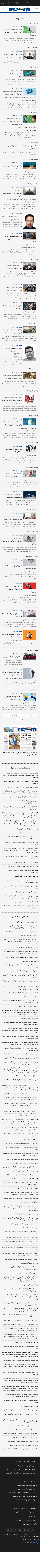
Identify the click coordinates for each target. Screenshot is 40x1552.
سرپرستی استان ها (30, 1512)
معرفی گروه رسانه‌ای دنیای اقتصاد (25, 1466)
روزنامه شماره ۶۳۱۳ (17, 535)
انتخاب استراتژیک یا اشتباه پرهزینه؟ (20, 33)
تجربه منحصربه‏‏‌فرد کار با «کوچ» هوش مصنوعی (12, 122)
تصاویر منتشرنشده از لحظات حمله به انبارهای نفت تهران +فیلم (21, 844)
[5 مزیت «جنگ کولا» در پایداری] (29, 398)
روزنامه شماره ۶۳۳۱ (17, 27)
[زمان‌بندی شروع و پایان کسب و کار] (29, 190)
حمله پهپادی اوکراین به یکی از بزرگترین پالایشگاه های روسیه (20, 1058)
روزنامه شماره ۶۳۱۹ (17, 419)
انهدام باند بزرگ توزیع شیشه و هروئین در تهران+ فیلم (22, 957)
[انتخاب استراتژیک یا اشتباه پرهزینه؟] (29, 29)
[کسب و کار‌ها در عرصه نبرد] (29, 375)
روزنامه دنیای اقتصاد (29, 1469)
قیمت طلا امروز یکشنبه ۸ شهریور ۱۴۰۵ (26, 829)
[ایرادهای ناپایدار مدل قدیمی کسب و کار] (29, 165)
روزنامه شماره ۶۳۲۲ (17, 394)
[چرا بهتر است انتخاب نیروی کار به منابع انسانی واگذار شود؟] (29, 673)
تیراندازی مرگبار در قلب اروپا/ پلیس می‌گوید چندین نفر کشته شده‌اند (20, 982)
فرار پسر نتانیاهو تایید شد (30, 961)
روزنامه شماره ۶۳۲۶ (17, 263)
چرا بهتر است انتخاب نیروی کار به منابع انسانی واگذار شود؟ (12, 673)
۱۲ (22, 719)
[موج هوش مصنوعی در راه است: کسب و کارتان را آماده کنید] (29, 236)
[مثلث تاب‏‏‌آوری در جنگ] (29, 288)
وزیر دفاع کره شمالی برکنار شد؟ (29, 1140)
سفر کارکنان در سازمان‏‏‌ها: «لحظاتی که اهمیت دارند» (13, 450)
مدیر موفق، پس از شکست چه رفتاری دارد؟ (12, 615)
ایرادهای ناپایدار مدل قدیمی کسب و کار (12, 167)
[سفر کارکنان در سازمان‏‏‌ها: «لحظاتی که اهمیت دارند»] (29, 448)
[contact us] (12, 1530)
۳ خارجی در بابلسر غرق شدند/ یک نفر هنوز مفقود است (21, 993)
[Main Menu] (36, 9)
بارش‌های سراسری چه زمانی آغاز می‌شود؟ (26, 833)
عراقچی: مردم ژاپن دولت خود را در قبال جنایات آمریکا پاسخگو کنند (22, 858)
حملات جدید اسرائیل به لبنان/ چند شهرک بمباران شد (22, 1159)
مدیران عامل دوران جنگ (14, 476)
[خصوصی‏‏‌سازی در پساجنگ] (29, 330)
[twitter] (28, 1530)
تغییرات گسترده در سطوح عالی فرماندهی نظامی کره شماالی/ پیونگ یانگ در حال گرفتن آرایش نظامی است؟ (20, 1043)
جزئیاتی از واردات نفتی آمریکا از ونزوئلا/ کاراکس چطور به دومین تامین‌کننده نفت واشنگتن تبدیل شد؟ (21, 927)
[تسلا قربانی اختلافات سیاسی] (29, 656)
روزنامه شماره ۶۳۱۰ (17, 611)
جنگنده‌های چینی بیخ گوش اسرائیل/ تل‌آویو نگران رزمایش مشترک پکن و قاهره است (20, 808)
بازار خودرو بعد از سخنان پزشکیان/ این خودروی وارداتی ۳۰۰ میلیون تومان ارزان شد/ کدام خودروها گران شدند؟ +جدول (20, 792)
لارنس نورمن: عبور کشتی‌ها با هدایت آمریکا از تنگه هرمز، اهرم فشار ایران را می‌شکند (21, 802)
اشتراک (15, 1508)
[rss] (20, 1530)
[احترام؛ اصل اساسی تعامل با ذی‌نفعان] (29, 306)
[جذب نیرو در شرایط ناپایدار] (29, 421)
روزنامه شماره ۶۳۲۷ (17, 187)
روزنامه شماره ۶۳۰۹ (17, 654)
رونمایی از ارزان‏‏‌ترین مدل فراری (13, 75)
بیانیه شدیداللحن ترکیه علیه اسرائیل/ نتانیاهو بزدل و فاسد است (21, 966)
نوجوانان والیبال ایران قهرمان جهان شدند (26, 863)
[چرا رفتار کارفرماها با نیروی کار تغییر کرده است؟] (29, 635)
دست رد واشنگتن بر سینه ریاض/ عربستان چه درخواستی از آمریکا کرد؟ (21, 907)
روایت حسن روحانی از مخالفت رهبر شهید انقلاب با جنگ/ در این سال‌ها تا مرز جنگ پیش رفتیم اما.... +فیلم (20, 897)
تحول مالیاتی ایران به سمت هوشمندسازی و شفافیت (13, 495)
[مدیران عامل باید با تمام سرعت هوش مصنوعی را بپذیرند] (29, 585)
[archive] (8, 1530)
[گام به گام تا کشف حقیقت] (29, 91)
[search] (2, 9)
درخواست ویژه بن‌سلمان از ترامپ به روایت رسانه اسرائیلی (21, 932)
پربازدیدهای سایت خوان (20, 768)
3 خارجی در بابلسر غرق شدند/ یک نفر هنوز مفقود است (21, 1259)
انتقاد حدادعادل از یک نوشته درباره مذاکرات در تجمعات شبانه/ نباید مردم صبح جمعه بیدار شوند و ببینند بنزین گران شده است (20, 775)
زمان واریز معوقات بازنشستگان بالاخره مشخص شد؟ (22, 866)
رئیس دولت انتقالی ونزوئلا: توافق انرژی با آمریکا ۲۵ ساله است (21, 1081)
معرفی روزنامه (31, 1520)
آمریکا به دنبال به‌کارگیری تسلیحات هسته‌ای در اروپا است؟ (21, 1054)
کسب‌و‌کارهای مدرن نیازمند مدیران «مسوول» (20, 567)
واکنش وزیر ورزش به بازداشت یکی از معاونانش (24, 1179)
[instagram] (31, 1530)
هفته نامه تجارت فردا (29, 1473)
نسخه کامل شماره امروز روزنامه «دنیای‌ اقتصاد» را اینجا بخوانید (20, 753)
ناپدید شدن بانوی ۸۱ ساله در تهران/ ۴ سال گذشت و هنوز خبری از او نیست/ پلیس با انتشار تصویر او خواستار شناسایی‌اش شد (21, 941)
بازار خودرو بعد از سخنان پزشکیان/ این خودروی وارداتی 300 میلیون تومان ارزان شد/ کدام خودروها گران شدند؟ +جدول (20, 1365)
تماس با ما (32, 1508)
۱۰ (8, 715)
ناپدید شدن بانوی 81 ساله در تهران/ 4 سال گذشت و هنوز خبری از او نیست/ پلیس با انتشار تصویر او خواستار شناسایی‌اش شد (21, 1208)
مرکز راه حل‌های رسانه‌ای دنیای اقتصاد (24, 1496)
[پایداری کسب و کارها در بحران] (29, 221)
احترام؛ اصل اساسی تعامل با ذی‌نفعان (12, 307)
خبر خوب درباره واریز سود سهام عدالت (26, 876)
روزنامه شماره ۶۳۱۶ (17, 446)
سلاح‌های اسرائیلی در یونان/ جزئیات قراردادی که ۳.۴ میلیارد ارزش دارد (20, 976)
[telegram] (24, 1530)
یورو (17, 3)
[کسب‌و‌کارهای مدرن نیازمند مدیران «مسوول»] (29, 562)
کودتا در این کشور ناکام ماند (29, 1018)
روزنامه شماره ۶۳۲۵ (17, 285)
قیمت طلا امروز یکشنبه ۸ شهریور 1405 (26, 1214)
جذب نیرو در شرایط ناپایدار (13, 425)
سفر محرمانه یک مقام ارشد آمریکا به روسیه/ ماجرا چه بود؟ (20, 1094)
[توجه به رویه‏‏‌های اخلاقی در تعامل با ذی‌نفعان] (29, 697)
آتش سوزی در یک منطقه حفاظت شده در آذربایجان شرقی (21, 1143)
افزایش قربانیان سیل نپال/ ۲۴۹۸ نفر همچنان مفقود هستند (20, 971)
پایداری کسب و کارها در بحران (12, 216)
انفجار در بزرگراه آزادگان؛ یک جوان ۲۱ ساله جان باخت (22, 797)
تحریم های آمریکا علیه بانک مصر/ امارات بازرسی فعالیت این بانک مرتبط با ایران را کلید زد (20, 1154)
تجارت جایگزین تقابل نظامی (12, 519)
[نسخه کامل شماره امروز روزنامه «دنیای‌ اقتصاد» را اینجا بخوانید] (20, 738)
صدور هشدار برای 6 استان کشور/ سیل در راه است (23, 1430)
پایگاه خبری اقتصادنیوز (12, 1473)
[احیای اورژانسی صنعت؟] (29, 266)
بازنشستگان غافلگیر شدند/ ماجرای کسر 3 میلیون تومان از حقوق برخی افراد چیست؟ (21, 1290)
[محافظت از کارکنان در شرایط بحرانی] (29, 538)
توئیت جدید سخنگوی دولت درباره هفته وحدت (24, 1171)
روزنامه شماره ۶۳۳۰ (17, 70)
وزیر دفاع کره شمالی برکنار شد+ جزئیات (26, 1076)
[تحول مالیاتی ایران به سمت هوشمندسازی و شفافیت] (29, 495)
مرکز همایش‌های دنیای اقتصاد (26, 1485)
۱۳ (18, 719)
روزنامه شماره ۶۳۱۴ (17, 513)
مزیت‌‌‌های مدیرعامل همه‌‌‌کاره (12, 54)
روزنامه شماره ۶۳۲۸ (17, 163)
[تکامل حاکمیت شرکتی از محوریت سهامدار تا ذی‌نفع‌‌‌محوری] (29, 352)
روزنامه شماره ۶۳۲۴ (17, 327)
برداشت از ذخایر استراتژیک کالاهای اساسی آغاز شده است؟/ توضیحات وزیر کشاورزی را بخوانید (20, 988)
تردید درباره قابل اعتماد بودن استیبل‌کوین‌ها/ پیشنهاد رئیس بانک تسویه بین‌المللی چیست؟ (20, 952)
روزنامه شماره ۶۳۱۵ (17, 471)
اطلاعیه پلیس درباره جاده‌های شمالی (27, 922)
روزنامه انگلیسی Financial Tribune (25, 1500)
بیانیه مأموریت (19, 1520)
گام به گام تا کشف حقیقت (13, 94)
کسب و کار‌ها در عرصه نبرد (13, 378)
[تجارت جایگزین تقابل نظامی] (29, 515)
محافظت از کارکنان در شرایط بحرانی (19, 542)
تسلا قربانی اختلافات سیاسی (12, 657)
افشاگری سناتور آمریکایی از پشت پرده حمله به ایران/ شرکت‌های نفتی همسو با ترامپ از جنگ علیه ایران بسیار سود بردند (20, 1030)
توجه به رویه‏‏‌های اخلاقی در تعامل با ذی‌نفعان (13, 698)
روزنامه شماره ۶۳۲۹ (17, 116)
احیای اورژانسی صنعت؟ (14, 268)
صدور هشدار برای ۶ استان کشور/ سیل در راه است (23, 892)
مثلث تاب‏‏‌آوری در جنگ (14, 290)
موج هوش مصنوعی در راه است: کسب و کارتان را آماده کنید (20, 239)
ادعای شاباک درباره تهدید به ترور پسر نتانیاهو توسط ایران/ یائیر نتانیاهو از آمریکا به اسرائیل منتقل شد (21, 1129)
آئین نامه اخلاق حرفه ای (28, 1524)
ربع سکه (37, 3)
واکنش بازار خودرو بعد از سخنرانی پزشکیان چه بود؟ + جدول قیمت (22, 871)
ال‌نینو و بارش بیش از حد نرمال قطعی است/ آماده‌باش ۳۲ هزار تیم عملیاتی (20, 838)
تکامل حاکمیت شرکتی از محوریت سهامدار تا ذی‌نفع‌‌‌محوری (14, 351)
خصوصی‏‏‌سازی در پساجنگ (13, 333)
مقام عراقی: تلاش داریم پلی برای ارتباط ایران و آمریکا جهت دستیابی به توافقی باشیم (20, 1001)
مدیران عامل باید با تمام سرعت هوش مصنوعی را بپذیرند (20, 589)
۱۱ (4, 715)
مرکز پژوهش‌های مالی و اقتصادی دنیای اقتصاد (21, 1493)
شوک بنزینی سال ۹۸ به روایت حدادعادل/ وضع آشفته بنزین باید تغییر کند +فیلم (20, 1183)
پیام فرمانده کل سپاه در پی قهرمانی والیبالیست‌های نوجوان (20, 1167)
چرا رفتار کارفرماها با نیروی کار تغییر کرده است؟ (12, 635)
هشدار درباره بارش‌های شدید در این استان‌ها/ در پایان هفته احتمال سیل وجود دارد (20, 881)
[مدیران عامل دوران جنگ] (29, 473)
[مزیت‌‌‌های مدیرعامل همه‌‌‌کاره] (29, 55)
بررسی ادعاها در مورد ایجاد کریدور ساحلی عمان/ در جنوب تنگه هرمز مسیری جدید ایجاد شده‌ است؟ (21, 1063)
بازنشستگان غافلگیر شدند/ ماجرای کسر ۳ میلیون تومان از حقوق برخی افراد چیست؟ (21, 1023)
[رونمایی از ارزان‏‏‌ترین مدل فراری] (29, 73)
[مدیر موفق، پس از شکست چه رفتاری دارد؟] (29, 613)
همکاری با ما (17, 1512)
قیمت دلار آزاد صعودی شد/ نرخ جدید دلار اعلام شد (23, 787)
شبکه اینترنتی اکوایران (13, 1469)
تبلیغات (23, 1508)
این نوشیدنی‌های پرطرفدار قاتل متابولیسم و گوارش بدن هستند (21, 887)
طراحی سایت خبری (31, 1542)
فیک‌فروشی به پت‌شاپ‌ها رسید (29, 936)
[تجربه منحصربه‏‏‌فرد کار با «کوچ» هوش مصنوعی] (29, 119)
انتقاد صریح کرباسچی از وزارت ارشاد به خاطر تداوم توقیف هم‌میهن (21, 782)
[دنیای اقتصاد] (19, 9)
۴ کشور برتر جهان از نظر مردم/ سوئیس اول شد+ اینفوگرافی (19, 147)
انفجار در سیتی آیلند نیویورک (29, 997)
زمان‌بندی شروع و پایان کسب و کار (12, 194)
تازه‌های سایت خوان (20, 916)
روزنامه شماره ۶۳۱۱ (17, 560)
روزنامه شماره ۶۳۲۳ (17, 372)
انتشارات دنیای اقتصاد (29, 1482)
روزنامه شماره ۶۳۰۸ (17, 694)
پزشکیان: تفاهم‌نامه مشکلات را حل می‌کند (25, 902)
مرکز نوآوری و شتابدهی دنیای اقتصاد (24, 1489)
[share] (16, 1530)
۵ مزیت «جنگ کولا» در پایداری (12, 400)
